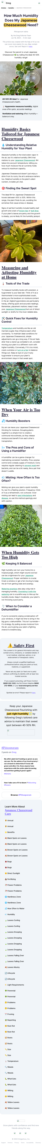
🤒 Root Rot (10, 1026)
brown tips (23, 211)
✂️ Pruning (9, 1014)
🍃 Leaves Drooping (13, 932)
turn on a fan (22, 350)
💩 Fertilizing (10, 879)
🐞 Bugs (8, 862)
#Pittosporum (10, 747)
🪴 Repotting (10, 1020)
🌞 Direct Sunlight (12, 873)
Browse (21, 795)
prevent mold (30, 466)
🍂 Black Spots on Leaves (16, 838)
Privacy (17, 1142)
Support (3, 1142)
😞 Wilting (9, 1090)
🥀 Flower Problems (13, 885)
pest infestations (25, 495)
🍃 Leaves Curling (12, 920)
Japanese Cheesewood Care (18, 812)
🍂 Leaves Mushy (12, 967)
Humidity (11, 8)
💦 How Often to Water (14, 908)
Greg (14, 752)
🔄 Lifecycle (10, 973)
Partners (10, 1142)
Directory (38, 1142)
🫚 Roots (8, 1038)
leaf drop (34, 211)
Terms (22, 1142)
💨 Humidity (10, 914)
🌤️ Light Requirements (14, 985)
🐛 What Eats (10, 1079)
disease (5, 498)
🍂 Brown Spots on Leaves (16, 850)
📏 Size (8, 1049)
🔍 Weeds (9, 1067)
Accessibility (30, 1142)
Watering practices (9, 589)
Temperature (7, 328)
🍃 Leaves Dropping (13, 944)
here (30, 46)
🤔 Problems (10, 1002)
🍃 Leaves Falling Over (14, 955)
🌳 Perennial (10, 991)
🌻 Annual (9, 820)
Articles (3, 8)
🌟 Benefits (10, 832)
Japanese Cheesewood (25, 160)
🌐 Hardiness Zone (13, 897)
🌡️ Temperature (11, 1061)
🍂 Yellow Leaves (12, 1102)
